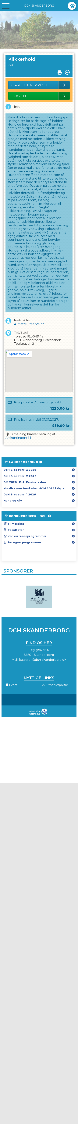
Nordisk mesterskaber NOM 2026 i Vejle (33, 488)
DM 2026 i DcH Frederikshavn (25, 482)
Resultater (15, 530)
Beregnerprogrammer (24, 542)
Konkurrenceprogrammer (27, 536)
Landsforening (23, 462)
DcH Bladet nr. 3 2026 (19, 470)
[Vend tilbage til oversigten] (67, 72)
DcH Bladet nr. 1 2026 (19, 494)
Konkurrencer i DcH (28, 516)
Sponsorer (18, 571)
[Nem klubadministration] (39, 714)
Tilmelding (15, 524)
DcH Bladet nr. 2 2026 (19, 476)
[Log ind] (72, 6)
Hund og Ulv (12, 500)
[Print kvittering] (60, 71)
